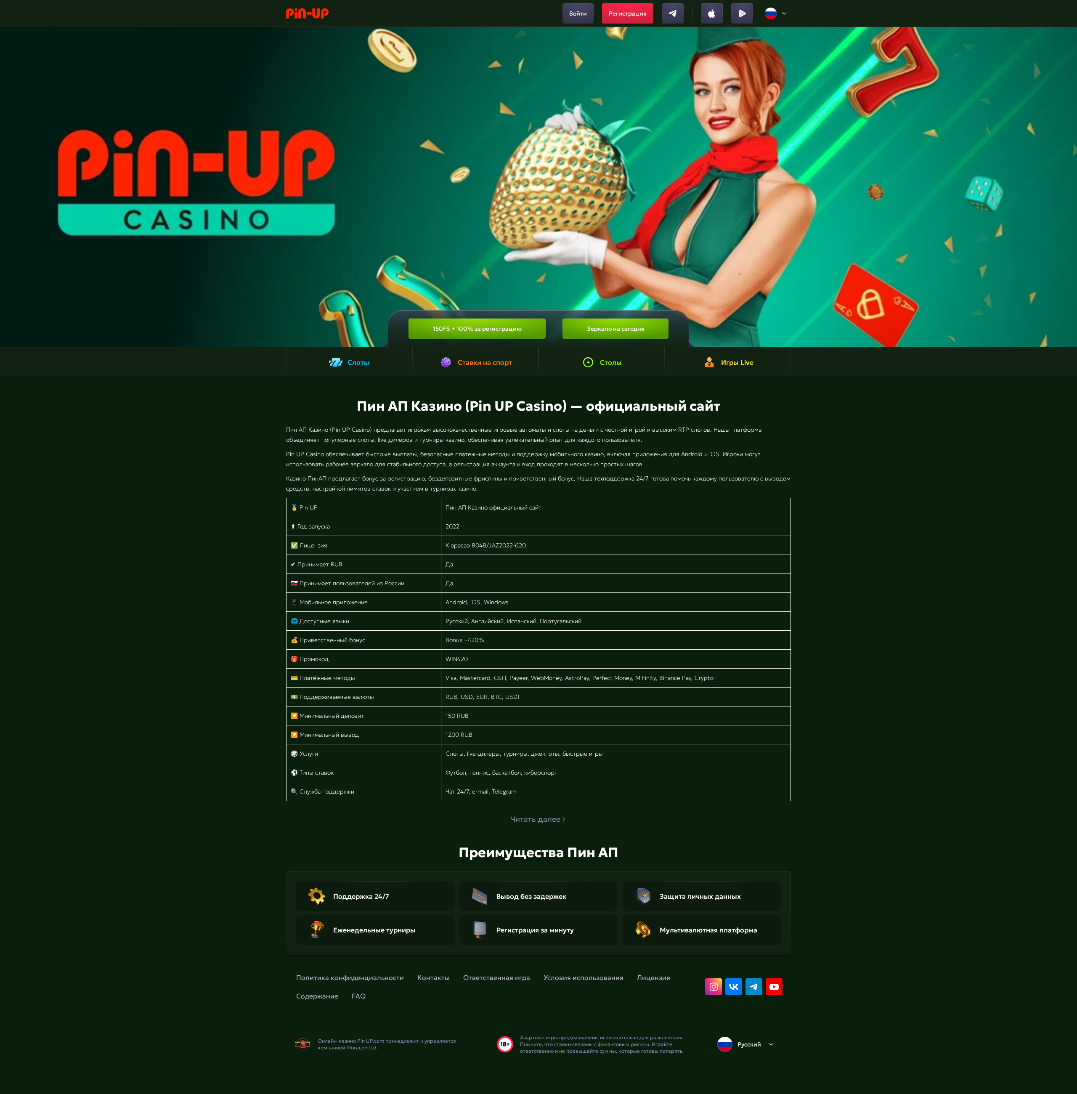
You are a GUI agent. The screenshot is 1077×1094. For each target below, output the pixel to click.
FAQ (359, 996)
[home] (307, 13)
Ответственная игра (496, 977)
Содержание (317, 996)
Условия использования (583, 977)
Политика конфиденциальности (350, 977)
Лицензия (653, 977)
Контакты (433, 977)
